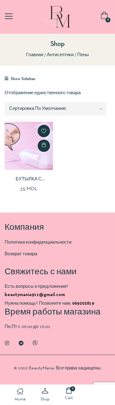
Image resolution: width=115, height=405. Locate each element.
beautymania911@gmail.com (35, 295)
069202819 (83, 303)
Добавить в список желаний (44, 131)
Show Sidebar (23, 79)
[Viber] (35, 343)
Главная (34, 55)
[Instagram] (7, 343)
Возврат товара (21, 254)
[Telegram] (21, 343)
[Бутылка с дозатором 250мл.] (29, 146)
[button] (105, 17)
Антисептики (60, 55)
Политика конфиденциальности (38, 242)
